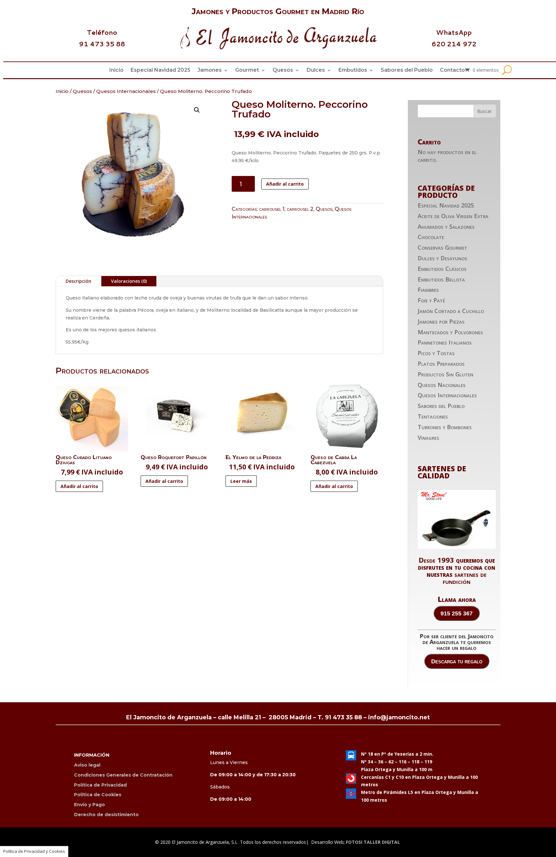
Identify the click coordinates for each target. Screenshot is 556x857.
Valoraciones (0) (129, 281)
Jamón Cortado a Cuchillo (451, 311)
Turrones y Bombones (445, 427)
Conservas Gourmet (442, 247)
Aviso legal (87, 765)
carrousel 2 (300, 209)
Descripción (78, 281)
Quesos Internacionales (126, 91)
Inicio (116, 70)
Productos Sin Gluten (445, 374)
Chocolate (431, 237)
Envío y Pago (89, 804)
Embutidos (352, 70)
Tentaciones (433, 416)
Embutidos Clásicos (442, 268)
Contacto (452, 70)
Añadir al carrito (285, 184)
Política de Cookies (97, 794)
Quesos (283, 70)
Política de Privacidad (100, 785)
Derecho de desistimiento (106, 814)
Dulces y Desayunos (442, 258)
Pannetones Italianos (445, 342)
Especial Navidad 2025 (160, 70)
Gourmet (247, 70)
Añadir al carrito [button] (79, 486)
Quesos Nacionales (442, 385)
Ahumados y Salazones (446, 226)
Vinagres (428, 437)
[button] (197, 110)
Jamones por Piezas (441, 321)
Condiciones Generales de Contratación (123, 775)
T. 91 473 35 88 (340, 717)
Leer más (241, 481)
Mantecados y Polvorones (450, 332)
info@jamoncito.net (399, 717)
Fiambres (428, 289)
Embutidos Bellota (441, 279)
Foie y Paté (431, 300)
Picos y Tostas (436, 353)
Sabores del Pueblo (407, 70)
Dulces (316, 70)
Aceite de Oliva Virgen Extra (453, 216)
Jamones (210, 70)
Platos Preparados (441, 363)
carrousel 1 (271, 209)
